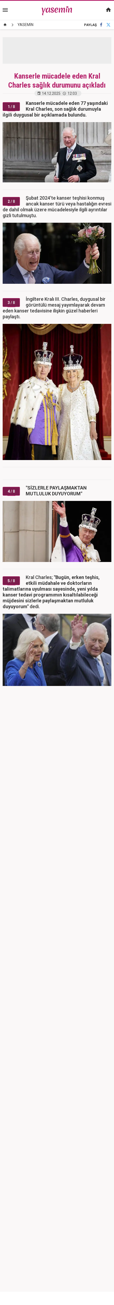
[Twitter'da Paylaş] (108, 24)
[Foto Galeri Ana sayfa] (5, 25)
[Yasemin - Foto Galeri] (57, 10)
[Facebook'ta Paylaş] (101, 24)
